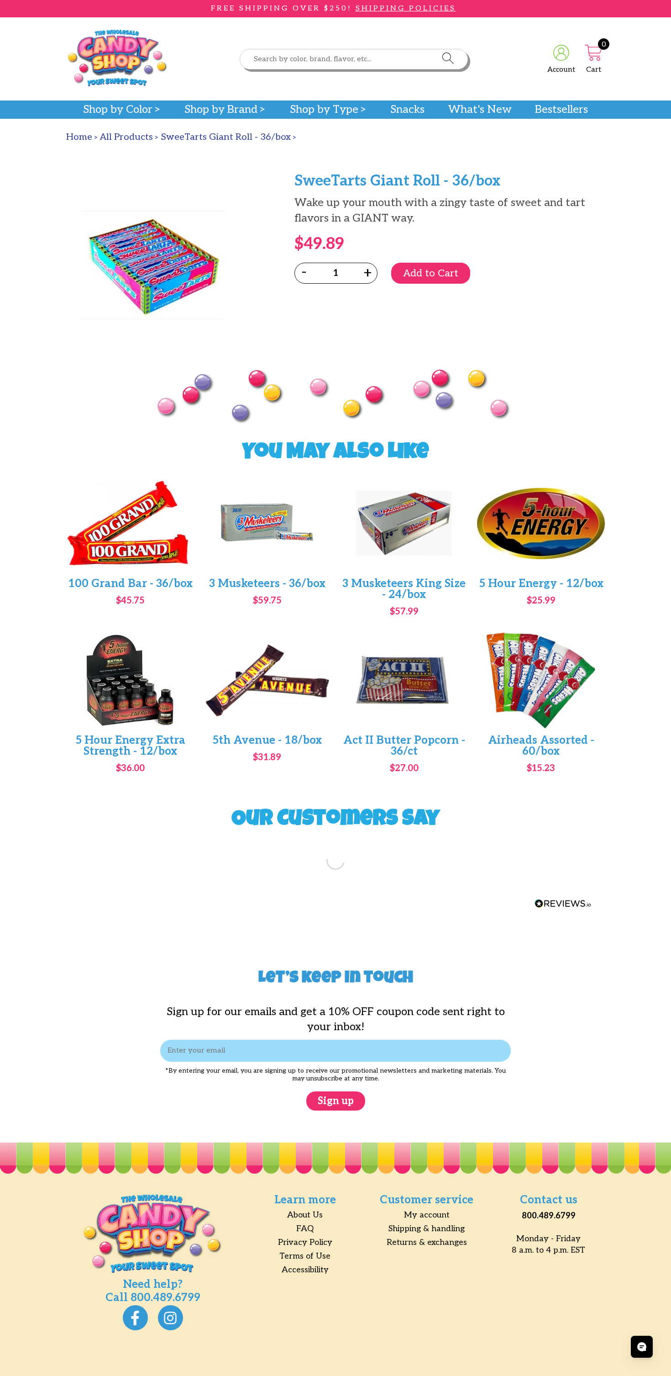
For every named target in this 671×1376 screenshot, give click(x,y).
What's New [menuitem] (480, 109)
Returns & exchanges (427, 1242)
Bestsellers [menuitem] (561, 109)
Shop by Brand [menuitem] (220, 109)
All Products (126, 137)
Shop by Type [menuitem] (324, 109)
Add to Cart (430, 273)
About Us (305, 1215)
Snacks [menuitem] (407, 109)
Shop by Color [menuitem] (117, 109)
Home (79, 137)
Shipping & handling (426, 1228)
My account (427, 1215)
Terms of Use (304, 1256)
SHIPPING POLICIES (406, 8)
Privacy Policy (305, 1242)
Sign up (336, 1101)
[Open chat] (642, 1347)
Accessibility (305, 1270)
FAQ (305, 1228)
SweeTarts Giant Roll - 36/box (226, 137)
